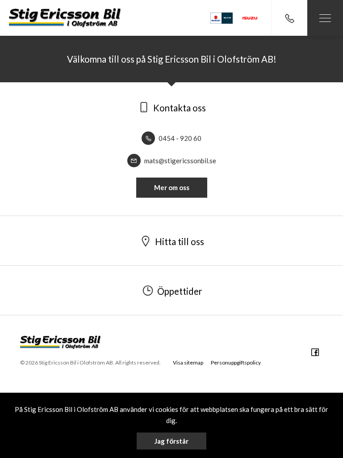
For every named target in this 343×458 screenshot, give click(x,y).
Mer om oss (171, 187)
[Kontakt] (289, 18)
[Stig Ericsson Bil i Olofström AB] (65, 17)
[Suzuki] (221, 18)
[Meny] (325, 18)
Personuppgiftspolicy (236, 362)
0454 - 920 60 (179, 138)
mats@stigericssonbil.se (179, 161)
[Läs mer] (250, 18)
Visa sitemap (188, 362)
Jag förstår (171, 441)
